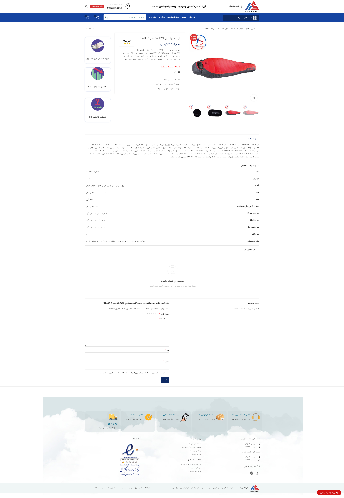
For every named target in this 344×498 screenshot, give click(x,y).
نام (167, 350)
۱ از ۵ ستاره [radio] (156, 314)
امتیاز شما (164, 314)
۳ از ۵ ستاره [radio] (152, 314)
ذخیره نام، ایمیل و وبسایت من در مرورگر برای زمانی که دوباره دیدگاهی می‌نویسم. (133, 373)
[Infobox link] (118, 6)
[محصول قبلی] (93, 28)
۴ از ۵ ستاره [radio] (150, 314)
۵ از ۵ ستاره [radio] (148, 314)
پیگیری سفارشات (97, 6)
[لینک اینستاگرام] (257, 473)
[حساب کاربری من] (86, 6)
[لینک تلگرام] (252, 473)
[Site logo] (252, 6)
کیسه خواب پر (158, 84)
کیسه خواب (243, 28)
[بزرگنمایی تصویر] (253, 97)
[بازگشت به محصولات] (89, 28)
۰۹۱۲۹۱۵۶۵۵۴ (236, 419)
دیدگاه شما (164, 318)
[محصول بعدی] (86, 28)
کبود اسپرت (254, 28)
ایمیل (166, 361)
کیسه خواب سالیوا (165, 88)
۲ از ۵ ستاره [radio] (154, 314)
